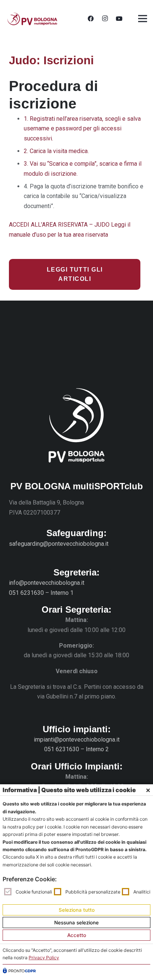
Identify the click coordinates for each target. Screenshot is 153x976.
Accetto (76, 935)
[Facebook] (91, 19)
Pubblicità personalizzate (92, 892)
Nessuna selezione (76, 922)
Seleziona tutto (77, 910)
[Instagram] (105, 19)
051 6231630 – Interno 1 (41, 592)
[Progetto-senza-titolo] (32, 19)
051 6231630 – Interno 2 (76, 749)
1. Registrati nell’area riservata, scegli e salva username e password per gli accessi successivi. (82, 128)
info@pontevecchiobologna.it (46, 582)
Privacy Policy (44, 957)
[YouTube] (119, 19)
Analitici (141, 892)
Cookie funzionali (34, 892)
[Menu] (142, 18)
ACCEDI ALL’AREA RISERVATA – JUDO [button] (60, 224)
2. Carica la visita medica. (56, 151)
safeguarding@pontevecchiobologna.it (58, 543)
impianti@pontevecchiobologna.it (77, 739)
